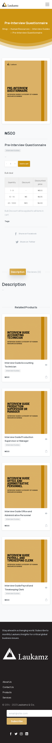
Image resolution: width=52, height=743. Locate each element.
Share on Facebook (27, 233)
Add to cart (24, 164)
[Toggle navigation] (47, 4)
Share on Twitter (27, 241)
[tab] (18, 272)
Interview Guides (41, 28)
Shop (5, 28)
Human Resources (20, 28)
